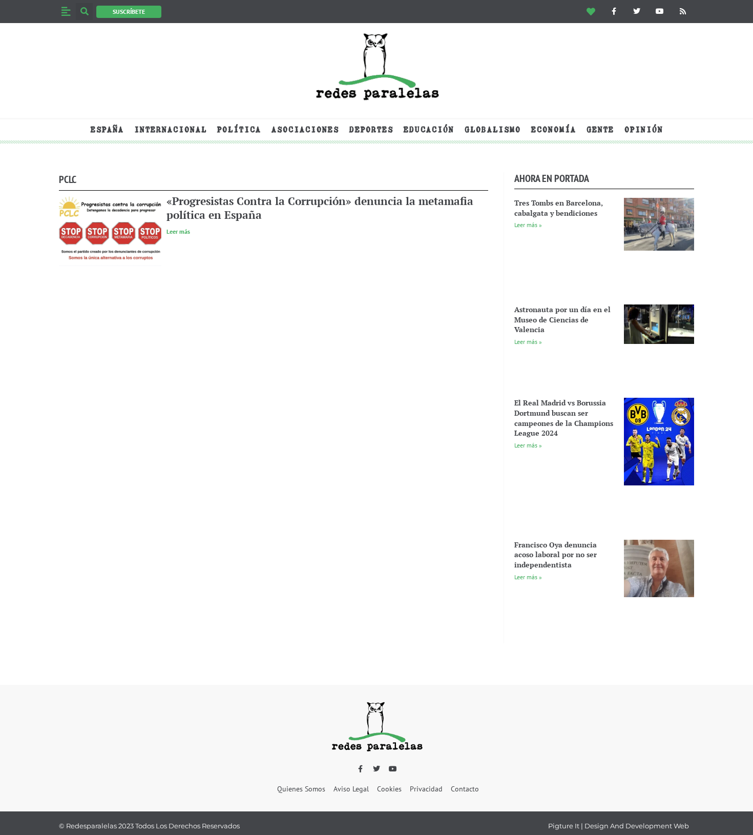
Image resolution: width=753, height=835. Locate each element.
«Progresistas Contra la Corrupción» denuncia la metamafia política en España (319, 208)
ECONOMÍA (553, 129)
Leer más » (528, 225)
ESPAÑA (106, 129)
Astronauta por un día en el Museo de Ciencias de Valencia (562, 319)
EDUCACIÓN (428, 129)
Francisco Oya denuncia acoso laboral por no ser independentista (555, 554)
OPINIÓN (643, 129)
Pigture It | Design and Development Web (618, 826)
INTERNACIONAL (170, 129)
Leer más (178, 231)
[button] (66, 11)
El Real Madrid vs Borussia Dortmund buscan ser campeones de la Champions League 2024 (563, 418)
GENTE (600, 129)
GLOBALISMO (492, 129)
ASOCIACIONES (305, 129)
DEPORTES (371, 129)
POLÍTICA (239, 129)
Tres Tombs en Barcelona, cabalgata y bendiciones (558, 208)
